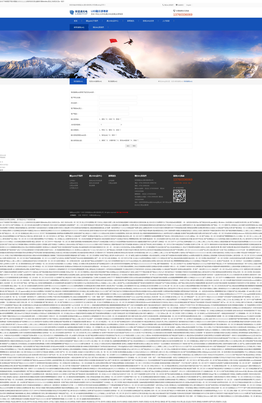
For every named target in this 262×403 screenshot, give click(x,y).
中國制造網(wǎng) (95, 215)
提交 (1, 170)
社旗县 (130, 401)
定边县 (188, 401)
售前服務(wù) (78, 81)
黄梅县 (199, 401)
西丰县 (157, 401)
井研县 (40, 401)
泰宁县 (168, 401)
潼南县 (162, 401)
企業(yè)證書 (74, 185)
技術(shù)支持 (148, 21)
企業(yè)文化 (74, 183)
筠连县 (13, 401)
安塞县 (146, 401)
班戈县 (35, 401)
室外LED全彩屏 (94, 183)
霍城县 (7, 401)
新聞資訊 (130, 21)
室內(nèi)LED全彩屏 (95, 180)
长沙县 (152, 401)
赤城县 (173, 401)
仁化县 (224, 401)
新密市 (135, 401)
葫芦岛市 (212, 401)
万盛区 (56, 401)
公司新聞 (111, 180)
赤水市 (119, 401)
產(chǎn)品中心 (113, 21)
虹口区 (67, 401)
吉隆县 (108, 401)
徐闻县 (124, 401)
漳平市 (29, 401)
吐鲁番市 (205, 401)
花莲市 (45, 401)
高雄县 (62, 401)
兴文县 (24, 401)
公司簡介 (72, 180)
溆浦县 (114, 401)
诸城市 (83, 401)
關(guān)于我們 (92, 21)
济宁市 (97, 401)
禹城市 (218, 401)
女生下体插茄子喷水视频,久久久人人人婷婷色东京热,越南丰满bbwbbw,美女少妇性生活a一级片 (32, 1)
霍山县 (183, 401)
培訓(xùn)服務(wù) (95, 81)
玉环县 (51, 401)
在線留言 (180, 5)
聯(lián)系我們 (168, 5)
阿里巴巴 (85, 215)
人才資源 (166, 21)
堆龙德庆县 (90, 401)
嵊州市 (18, 401)
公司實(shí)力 (74, 188)
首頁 (75, 21)
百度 (79, 215)
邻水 (178, 401)
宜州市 (103, 401)
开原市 (193, 401)
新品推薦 (92, 185)
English (188, 5)
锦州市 (2, 401)
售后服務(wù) (112, 81)
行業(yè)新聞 (112, 183)
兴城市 (78, 401)
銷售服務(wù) (79, 27)
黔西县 (73, 401)
